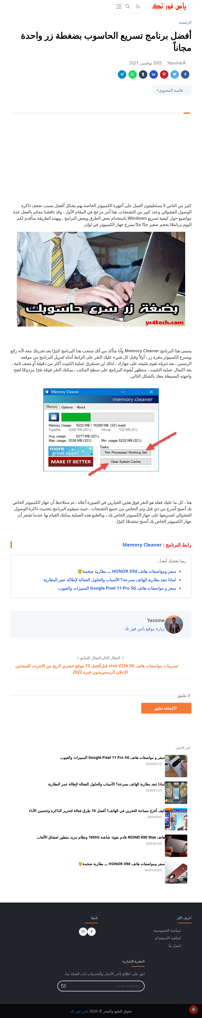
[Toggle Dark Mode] (138, 6)
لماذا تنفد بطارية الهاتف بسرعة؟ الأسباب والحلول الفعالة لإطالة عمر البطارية (109, 580)
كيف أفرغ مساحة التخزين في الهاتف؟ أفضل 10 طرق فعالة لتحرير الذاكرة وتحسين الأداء (97, 810)
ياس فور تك (79, 1011)
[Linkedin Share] (153, 74)
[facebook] (91, 931)
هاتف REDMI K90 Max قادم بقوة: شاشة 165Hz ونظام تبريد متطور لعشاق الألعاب (101, 837)
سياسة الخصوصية (167, 930)
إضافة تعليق (163, 708)
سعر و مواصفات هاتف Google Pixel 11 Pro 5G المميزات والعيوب (117, 588)
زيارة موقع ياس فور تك (144, 628)
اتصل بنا (175, 945)
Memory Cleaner (142, 544)
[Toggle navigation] (118, 6)
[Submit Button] (63, 986)
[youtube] (83, 931)
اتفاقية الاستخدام (168, 937)
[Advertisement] (101, 159)
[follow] (146, 6)
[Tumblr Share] (143, 74)
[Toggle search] (128, 6)
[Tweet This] (174, 74)
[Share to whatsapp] (132, 74)
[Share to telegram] (122, 74)
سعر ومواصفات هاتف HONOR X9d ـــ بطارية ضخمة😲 (126, 571)
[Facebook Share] (185, 74)
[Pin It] (164, 74)
